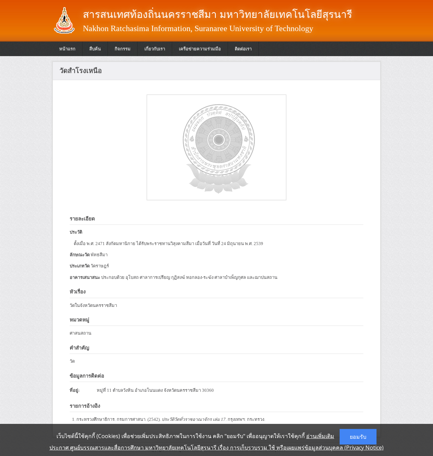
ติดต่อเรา (243, 48)
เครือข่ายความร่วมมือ (200, 48)
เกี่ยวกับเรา (154, 48)
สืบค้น (95, 48)
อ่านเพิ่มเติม (320, 436)
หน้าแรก (67, 48)
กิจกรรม (123, 48)
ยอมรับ (358, 436)
